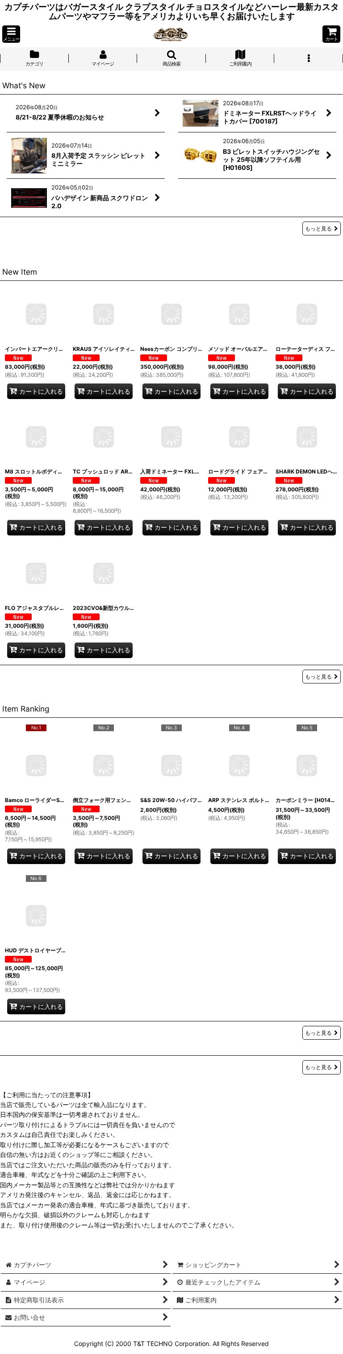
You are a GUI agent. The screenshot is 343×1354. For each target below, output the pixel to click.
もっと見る (318, 228)
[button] (11, 34)
